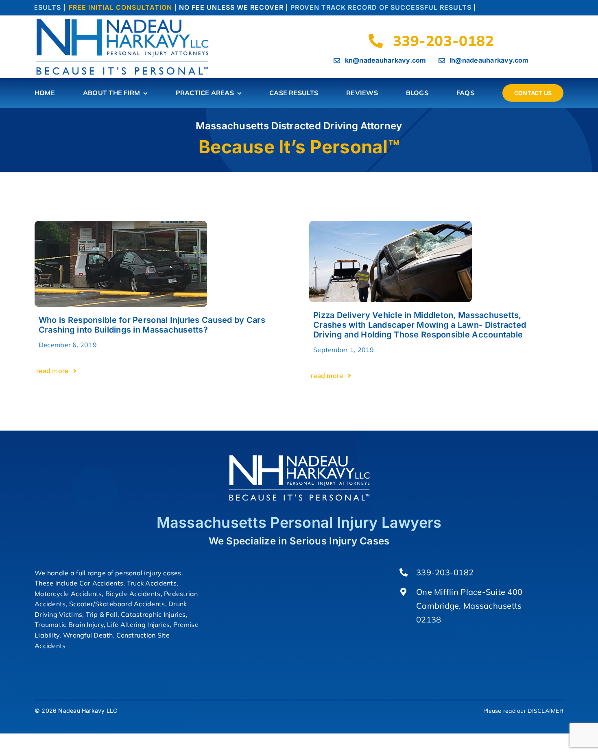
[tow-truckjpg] (390, 224)
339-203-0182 (445, 572)
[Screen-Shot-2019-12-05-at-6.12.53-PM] (121, 224)
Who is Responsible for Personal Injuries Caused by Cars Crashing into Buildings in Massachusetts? (152, 325)
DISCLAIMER (545, 710)
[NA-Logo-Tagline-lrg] (124, 21)
